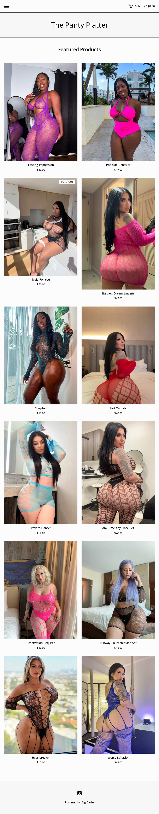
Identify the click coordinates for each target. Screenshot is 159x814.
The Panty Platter (79, 25)
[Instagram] (79, 793)
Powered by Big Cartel (79, 802)
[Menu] (6, 6)
